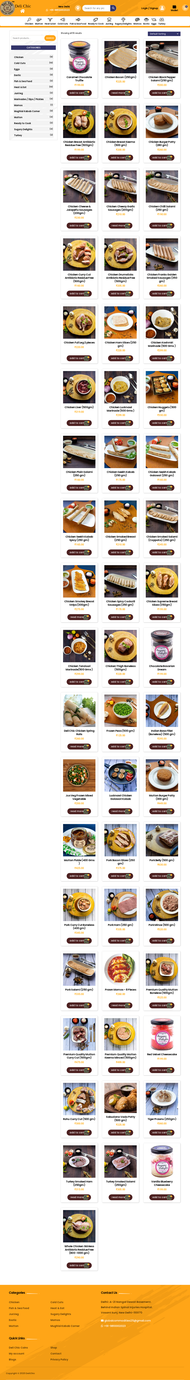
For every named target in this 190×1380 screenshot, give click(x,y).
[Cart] (186, 8)
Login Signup (149, 8)
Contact (55, 1353)
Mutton (39, 23)
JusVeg (109, 23)
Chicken (29, 23)
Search (50, 38)
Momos (137, 23)
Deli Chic (23, 6)
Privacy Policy (59, 1359)
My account (16, 1353)
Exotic (146, 23)
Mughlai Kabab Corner (27, 111)
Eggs (153, 23)
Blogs (12, 1359)
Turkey (161, 23)
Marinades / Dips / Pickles (29, 99)
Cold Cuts (63, 23)
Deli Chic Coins (18, 1347)
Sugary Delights (123, 23)
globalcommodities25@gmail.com (127, 1320)
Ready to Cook (96, 23)
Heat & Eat (50, 23)
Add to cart (77, 93)
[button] (58, 10)
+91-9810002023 (114, 1326)
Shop (53, 1347)
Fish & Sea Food (78, 23)
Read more (118, 93)
